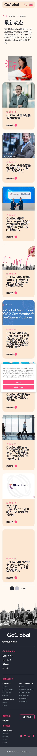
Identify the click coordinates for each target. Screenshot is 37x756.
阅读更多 (10, 125)
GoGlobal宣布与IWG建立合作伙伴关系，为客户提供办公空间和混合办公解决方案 (17, 453)
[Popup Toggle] (25, 5)
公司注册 (4, 687)
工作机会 (4, 742)
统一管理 (5, 668)
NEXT (23, 588)
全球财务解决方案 (8, 699)
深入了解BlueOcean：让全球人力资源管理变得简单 (18, 510)
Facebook (33, 736)
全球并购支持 (6, 660)
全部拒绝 (18, 382)
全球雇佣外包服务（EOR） (26, 689)
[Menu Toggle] (31, 5)
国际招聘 (21, 687)
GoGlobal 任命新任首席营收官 (18, 117)
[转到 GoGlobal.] (3, 16)
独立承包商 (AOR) (24, 692)
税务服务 (4, 705)
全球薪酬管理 (23, 698)
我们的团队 (5, 737)
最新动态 (4, 740)
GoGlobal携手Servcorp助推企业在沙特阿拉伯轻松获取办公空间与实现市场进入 (18, 224)
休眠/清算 (5, 695)
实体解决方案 (6, 683)
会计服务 (4, 702)
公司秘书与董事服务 (7, 689)
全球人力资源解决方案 (26, 683)
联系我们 (27, 717)
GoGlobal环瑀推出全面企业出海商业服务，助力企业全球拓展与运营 (18, 281)
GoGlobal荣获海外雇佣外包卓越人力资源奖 (18, 397)
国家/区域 (5, 721)
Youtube (25, 736)
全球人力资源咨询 (24, 695)
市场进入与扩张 (7, 656)
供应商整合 (6, 664)
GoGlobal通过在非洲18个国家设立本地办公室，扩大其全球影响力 (18, 566)
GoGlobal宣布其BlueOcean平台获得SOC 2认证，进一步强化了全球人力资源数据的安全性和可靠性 (18, 340)
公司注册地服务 (6, 692)
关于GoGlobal (7, 731)
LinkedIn (21, 736)
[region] (18, 378)
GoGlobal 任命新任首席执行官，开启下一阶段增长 (18, 168)
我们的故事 (5, 734)
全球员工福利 (23, 701)
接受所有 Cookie (18, 387)
